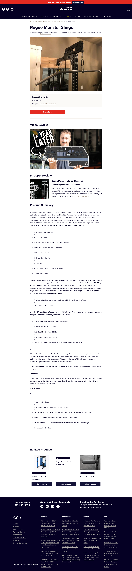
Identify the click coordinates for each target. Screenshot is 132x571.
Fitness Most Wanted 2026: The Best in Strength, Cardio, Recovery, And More (71, 540)
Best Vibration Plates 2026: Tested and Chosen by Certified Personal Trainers (70, 531)
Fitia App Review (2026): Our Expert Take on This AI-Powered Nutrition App (50, 523)
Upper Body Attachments (56, 21)
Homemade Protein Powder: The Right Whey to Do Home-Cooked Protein (110, 535)
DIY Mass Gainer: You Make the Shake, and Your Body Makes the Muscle (111, 563)
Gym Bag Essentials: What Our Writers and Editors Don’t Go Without (71, 523)
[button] (2, 2)
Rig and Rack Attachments (42, 21)
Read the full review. (83, 196)
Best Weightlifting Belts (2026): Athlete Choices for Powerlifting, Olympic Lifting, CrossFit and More (71, 558)
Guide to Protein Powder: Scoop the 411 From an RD (92, 548)
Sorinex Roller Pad (87, 477)
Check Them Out (78, 2)
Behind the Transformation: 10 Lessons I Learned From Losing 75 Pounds (92, 523)
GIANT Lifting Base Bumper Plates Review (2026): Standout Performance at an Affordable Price (49, 563)
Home (31, 21)
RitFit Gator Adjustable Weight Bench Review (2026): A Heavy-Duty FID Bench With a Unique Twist (50, 532)
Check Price (47, 112)
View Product (41, 484)
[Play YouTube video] (66, 149)
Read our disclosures (45, 34)
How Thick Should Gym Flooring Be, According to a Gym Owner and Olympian (92, 531)
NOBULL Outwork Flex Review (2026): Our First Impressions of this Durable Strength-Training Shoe (50, 543)
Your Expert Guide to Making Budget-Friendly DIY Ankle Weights (110, 524)
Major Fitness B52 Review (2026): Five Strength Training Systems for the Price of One (50, 553)
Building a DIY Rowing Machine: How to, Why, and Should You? (111, 545)
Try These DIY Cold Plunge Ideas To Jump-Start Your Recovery (111, 553)
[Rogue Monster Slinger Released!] (39, 189)
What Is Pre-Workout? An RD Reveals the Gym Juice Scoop (92, 540)
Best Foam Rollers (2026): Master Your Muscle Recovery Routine (71, 549)
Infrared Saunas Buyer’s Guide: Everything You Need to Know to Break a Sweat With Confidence (92, 556)
